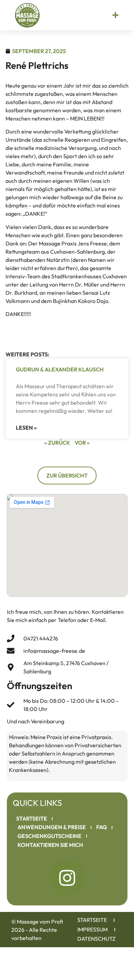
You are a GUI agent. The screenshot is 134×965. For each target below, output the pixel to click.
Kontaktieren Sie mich (50, 844)
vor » (82, 442)
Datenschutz (96, 938)
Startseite (31, 818)
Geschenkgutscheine (49, 836)
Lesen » (26, 427)
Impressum (92, 929)
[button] (115, 15)
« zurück (57, 442)
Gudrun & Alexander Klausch (60, 369)
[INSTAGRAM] (67, 878)
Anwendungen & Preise (52, 827)
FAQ (101, 827)
